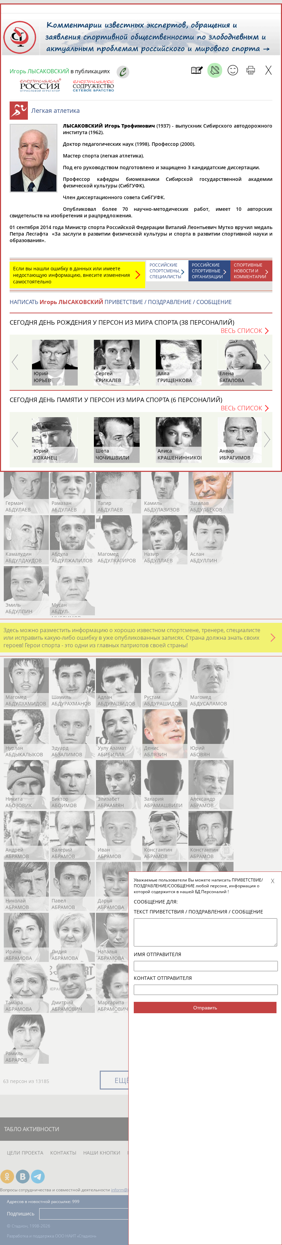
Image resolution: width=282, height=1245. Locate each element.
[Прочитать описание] (214, 70)
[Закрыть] (268, 70)
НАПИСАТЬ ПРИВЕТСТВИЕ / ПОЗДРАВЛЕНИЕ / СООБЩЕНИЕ (121, 302)
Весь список (241, 330)
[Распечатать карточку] (250, 70)
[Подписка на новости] (196, 70)
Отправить (205, 1007)
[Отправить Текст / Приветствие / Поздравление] (232, 70)
